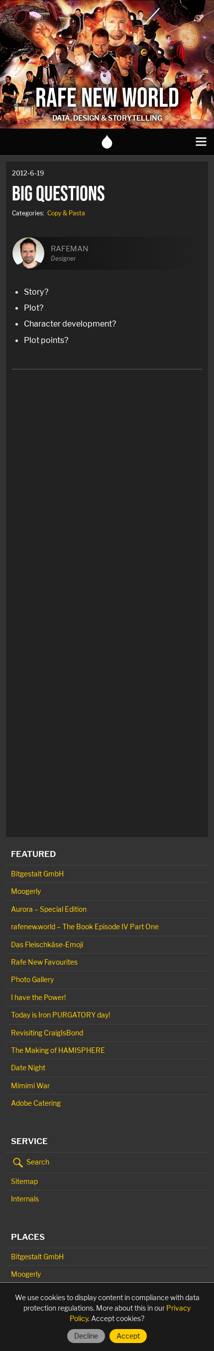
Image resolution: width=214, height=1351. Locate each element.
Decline (86, 1336)
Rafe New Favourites (44, 962)
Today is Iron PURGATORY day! (60, 1015)
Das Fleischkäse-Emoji (47, 944)
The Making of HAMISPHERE (58, 1050)
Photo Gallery (32, 979)
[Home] (107, 142)
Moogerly (26, 891)
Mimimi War (30, 1085)
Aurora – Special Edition (49, 909)
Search (37, 1161)
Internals (25, 1198)
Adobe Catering (36, 1103)
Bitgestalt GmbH (37, 873)
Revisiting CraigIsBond (47, 1032)
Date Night (28, 1067)
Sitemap (24, 1181)
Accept (128, 1336)
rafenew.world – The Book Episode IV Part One (85, 926)
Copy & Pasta (66, 213)
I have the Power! (38, 997)
